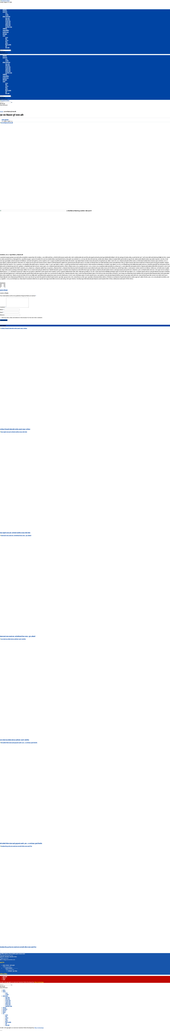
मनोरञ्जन (5, 32)
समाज (6, 13)
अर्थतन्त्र (5, 29)
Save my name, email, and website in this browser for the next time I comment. (22, 317)
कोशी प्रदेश (7, 20)
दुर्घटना (6, 43)
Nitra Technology (39, 982)
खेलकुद (5, 34)
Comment (3, 307)
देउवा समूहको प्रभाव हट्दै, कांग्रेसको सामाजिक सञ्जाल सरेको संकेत (15, 533)
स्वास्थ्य (6, 40)
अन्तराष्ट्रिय (6, 30)
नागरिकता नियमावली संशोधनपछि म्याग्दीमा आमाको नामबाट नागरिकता (15, 429)
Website (2, 315)
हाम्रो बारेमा (5, 976)
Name (2, 309)
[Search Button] (11, 50)
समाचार (5, 12)
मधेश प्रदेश (7, 18)
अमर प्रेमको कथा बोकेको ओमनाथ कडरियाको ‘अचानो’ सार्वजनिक (14, 740)
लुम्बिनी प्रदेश (7, 24)
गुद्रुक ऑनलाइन (5, 119)
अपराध (6, 37)
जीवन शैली (7, 47)
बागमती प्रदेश (7, 21)
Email (1, 312)
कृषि (6, 46)
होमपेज (5, 10)
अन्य (4, 36)
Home (1, 111)
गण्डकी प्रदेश (7, 22)
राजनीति (6, 15)
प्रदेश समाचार (6, 17)
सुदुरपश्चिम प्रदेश (8, 27)
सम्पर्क (4, 979)
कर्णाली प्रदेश (7, 25)
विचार (6, 42)
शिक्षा (6, 39)
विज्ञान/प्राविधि (8, 45)
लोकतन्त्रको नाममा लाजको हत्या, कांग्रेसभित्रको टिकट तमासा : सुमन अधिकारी (17, 636)
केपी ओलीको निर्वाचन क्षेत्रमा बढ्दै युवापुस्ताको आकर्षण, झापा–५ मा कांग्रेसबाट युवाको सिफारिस (21, 843)
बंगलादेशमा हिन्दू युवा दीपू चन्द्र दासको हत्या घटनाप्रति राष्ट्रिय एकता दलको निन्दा (18, 947)
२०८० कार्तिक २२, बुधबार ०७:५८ (7, 121)
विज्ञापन (4, 978)
